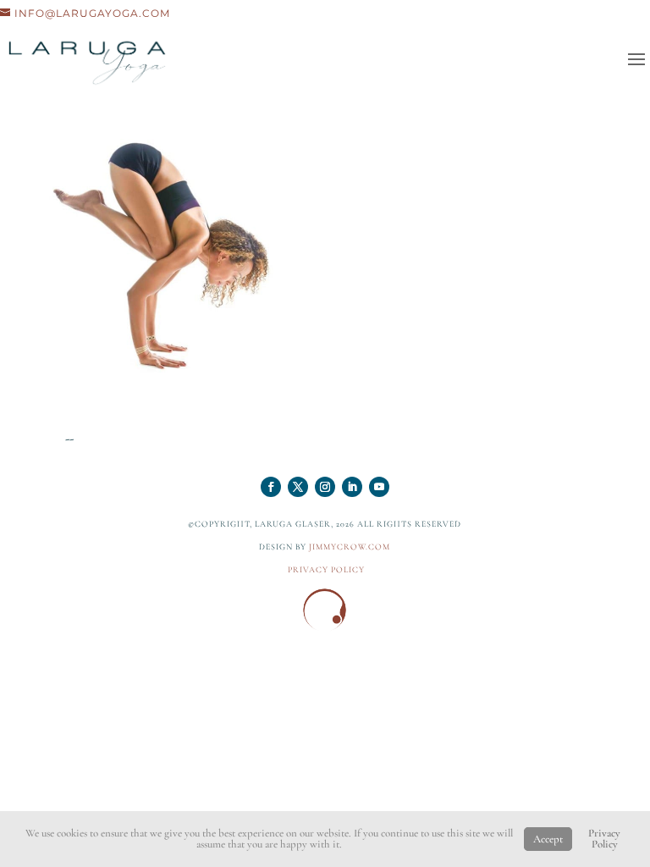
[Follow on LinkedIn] (352, 487)
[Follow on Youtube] (379, 487)
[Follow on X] (298, 487)
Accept (548, 839)
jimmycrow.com (349, 547)
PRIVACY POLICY (326, 570)
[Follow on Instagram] (325, 487)
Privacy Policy (604, 838)
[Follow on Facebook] (271, 487)
